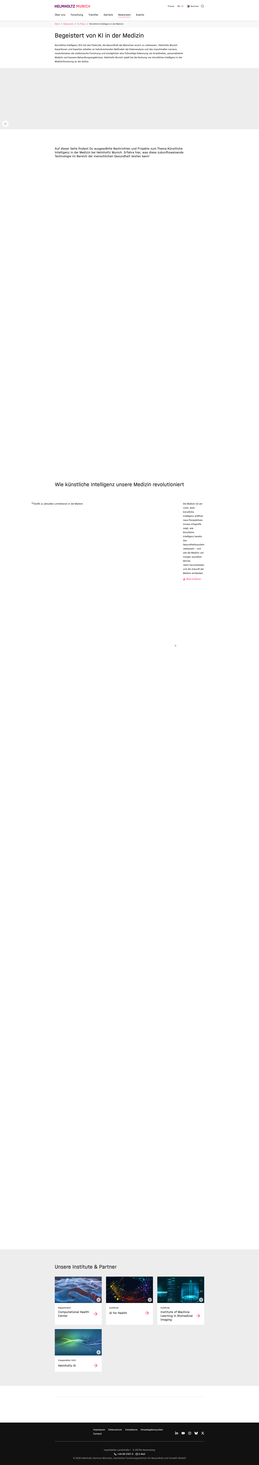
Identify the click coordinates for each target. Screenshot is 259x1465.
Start (57, 24)
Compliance (131, 1429)
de (182, 6)
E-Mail (142, 1454)
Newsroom (124, 14)
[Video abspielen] (5, 124)
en (178, 6)
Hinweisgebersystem (152, 1429)
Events (140, 14)
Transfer (93, 14)
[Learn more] (78, 1290)
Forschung (77, 14)
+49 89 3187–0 (125, 1454)
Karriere (108, 14)
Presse (171, 6)
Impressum (99, 1429)
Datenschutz (115, 1429)
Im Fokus (81, 24)
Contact (97, 1433)
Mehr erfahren (193, 578)
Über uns (60, 14)
